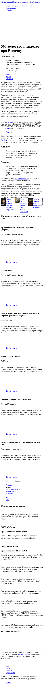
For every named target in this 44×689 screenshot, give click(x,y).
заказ (8, 668)
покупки (9, 122)
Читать (8, 77)
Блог (7, 500)
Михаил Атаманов (24, 211)
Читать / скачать (12, 262)
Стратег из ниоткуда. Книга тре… (24, 203)
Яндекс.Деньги (24, 654)
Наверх (8, 683)
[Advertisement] (15, 27)
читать (7, 128)
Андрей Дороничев (10, 208)
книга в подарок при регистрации (19, 6)
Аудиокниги (11, 491)
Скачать (9, 132)
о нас (8, 666)
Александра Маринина (37, 206)
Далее (8, 75)
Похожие (9, 79)
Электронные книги (14, 489)
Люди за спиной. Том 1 (36, 201)
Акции (8, 498)
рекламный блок (21, 179)
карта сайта (10, 673)
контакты (9, 671)
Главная (9, 485)
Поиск (8, 495)
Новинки (9, 493)
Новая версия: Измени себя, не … (10, 202)
